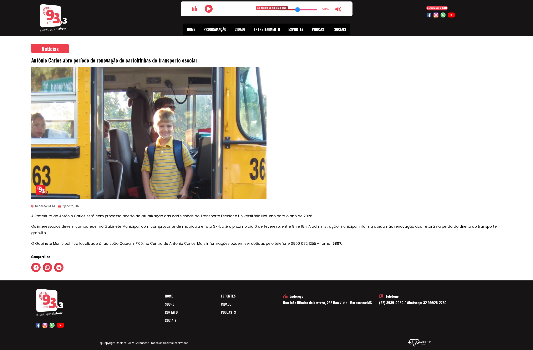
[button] (36, 267)
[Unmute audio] (338, 9)
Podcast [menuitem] (319, 29)
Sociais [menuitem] (340, 29)
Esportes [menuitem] (296, 29)
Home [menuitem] (191, 29)
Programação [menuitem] (215, 29)
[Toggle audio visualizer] (194, 8)
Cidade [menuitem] (240, 29)
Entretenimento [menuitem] (267, 29)
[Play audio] (208, 8)
